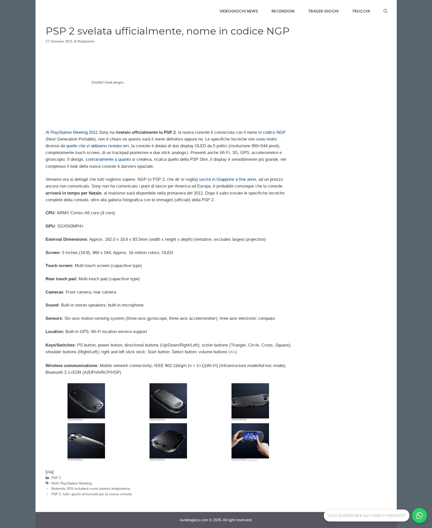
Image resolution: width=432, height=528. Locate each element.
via (49, 472)
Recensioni (283, 11)
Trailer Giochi (323, 11)
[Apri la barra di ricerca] (385, 11)
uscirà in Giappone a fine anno (227, 179)
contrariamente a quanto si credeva (119, 159)
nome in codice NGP (266, 132)
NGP (54, 483)
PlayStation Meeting (76, 483)
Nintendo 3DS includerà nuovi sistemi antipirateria (90, 488)
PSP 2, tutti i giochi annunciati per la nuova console (91, 494)
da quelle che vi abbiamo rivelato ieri (94, 146)
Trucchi (361, 11)
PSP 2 (56, 478)
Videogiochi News (239, 11)
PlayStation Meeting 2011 (74, 132)
